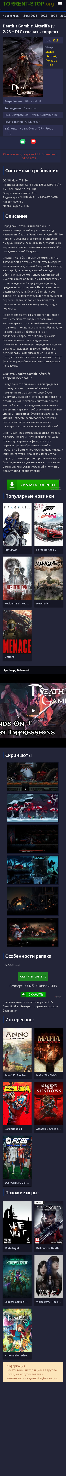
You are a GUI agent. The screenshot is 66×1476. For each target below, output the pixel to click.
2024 (53, 16)
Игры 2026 (30, 16)
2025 (44, 16)
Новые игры (11, 16)
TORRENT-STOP (28, 4)
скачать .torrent (33, 976)
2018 (55, 40)
